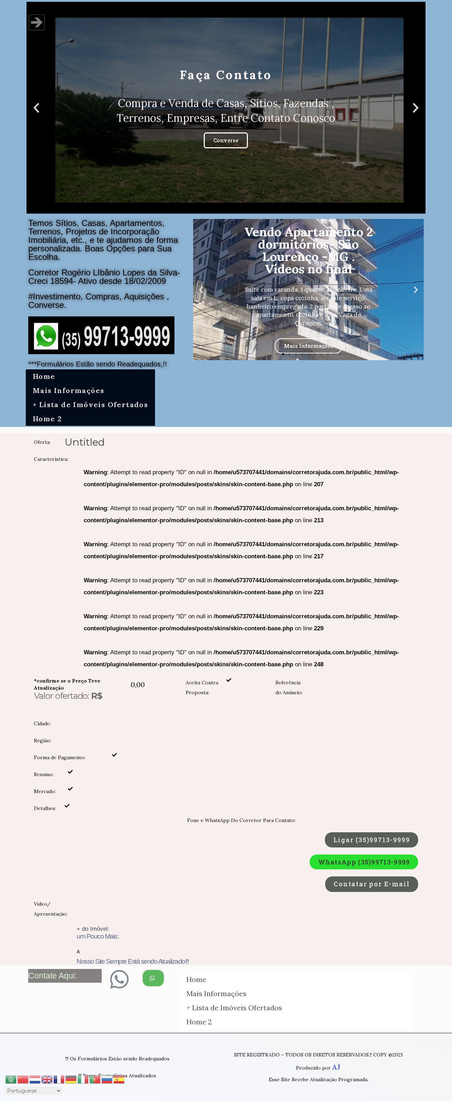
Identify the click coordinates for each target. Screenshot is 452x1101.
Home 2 (47, 418)
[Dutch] (35, 1078)
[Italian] (83, 1078)
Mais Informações (68, 390)
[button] (220, 208)
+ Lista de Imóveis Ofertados (90, 404)
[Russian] (107, 1078)
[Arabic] (11, 1078)
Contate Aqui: (52, 975)
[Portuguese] (95, 1078)
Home (44, 376)
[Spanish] (119, 1078)
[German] (71, 1078)
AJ (336, 1067)
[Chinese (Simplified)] (23, 1078)
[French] (59, 1078)
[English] (47, 1078)
